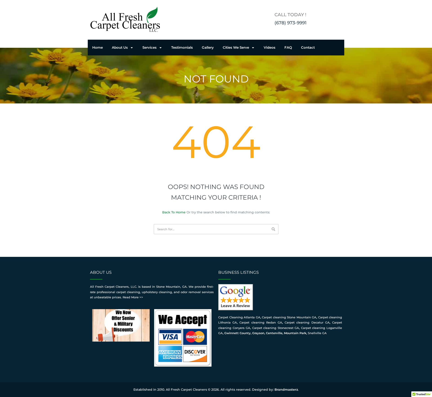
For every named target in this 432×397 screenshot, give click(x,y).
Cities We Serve (236, 47)
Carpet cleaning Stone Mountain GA (289, 317)
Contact (308, 47)
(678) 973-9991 (290, 22)
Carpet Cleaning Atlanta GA (239, 317)
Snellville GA (317, 333)
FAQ (288, 47)
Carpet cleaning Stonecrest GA (275, 328)
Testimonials (182, 47)
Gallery (208, 47)
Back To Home (174, 212)
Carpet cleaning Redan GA (260, 322)
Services (149, 47)
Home (97, 47)
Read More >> (133, 297)
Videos (269, 47)
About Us (120, 47)
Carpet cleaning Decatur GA (307, 322)
